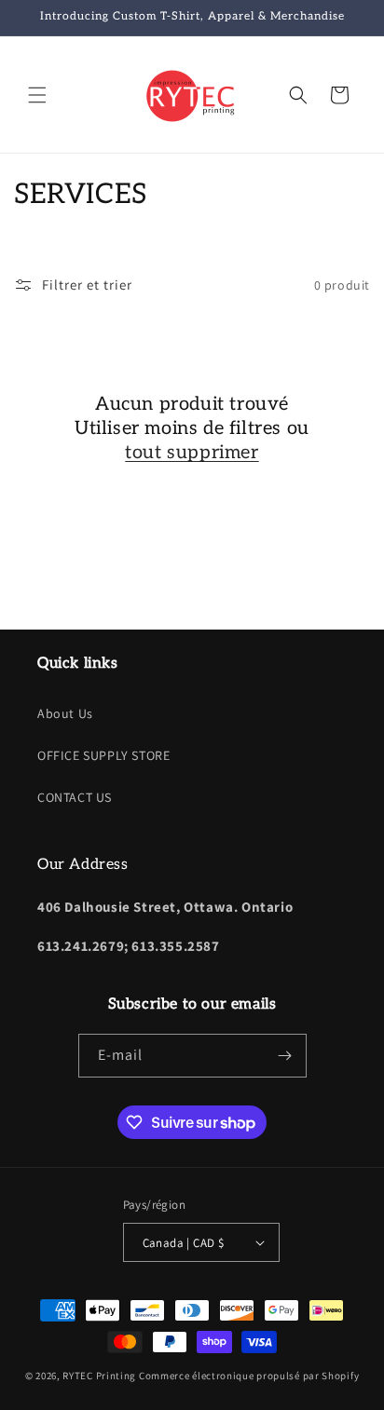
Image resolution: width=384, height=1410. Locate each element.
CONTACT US (74, 797)
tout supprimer (191, 452)
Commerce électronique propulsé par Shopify (249, 1375)
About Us (65, 713)
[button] (37, 95)
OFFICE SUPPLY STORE (103, 755)
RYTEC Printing (99, 1375)
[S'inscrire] (285, 1056)
